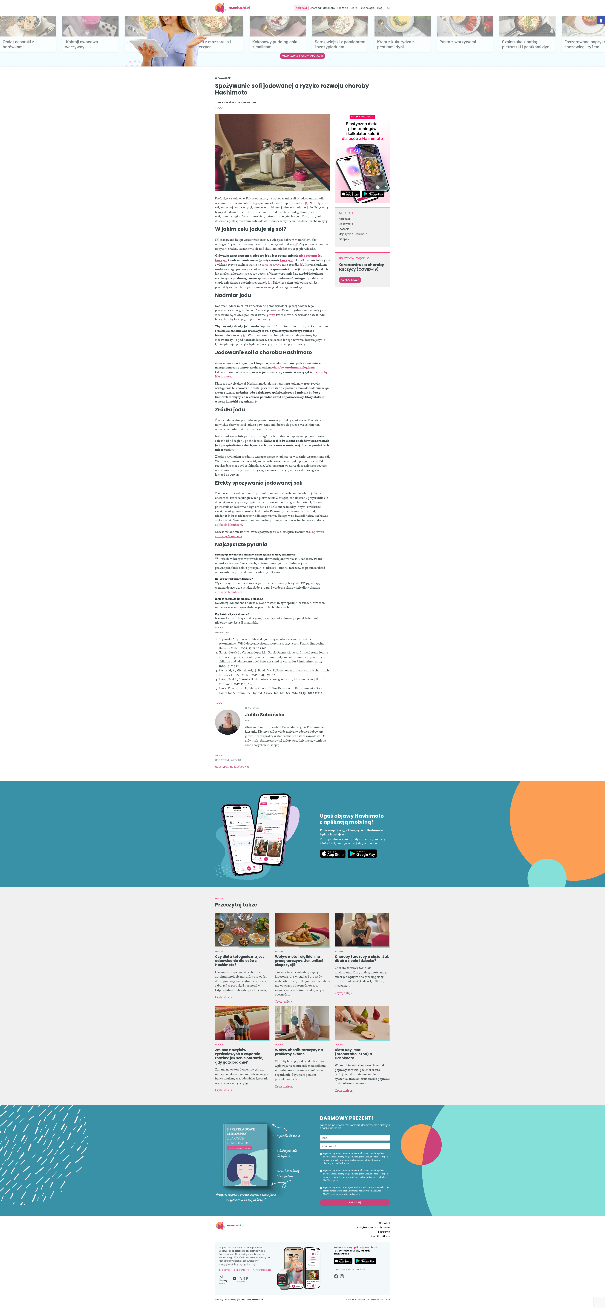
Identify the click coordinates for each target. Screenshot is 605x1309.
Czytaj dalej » (224, 996)
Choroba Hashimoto (322, 8)
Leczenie (342, 8)
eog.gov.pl (224, 1270)
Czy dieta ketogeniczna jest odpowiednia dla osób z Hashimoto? (239, 960)
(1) (306, 202)
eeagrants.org (241, 1270)
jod (295, 243)
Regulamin (384, 1231)
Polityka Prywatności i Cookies (373, 1227)
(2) (269, 282)
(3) (244, 335)
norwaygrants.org (262, 1270)
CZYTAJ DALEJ (350, 280)
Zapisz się (355, 1202)
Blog (379, 8)
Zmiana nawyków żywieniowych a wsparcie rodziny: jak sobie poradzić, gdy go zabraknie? (239, 1056)
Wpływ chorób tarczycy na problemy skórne (299, 1051)
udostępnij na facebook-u (232, 766)
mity (272, 314)
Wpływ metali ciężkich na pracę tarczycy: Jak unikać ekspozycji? (299, 960)
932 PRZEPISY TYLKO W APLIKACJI (302, 56)
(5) (233, 449)
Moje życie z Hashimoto (353, 234)
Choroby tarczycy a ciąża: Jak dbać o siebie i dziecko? (362, 958)
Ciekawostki (223, 78)
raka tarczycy (271, 264)
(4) (257, 401)
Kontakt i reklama (380, 1236)
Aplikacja (301, 8)
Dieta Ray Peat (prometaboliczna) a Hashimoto (353, 1054)
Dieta (354, 8)
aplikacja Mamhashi (228, 524)
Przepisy (344, 239)
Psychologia (367, 8)
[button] (601, 20)
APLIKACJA (384, 1223)
